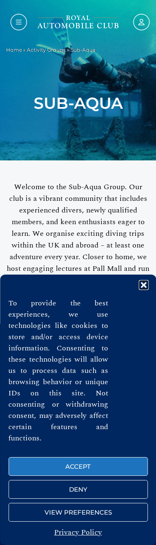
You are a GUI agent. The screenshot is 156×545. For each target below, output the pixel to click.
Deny (78, 489)
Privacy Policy (78, 532)
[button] (143, 285)
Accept (78, 466)
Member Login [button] (139, 22)
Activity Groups (46, 50)
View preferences (78, 512)
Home (14, 50)
